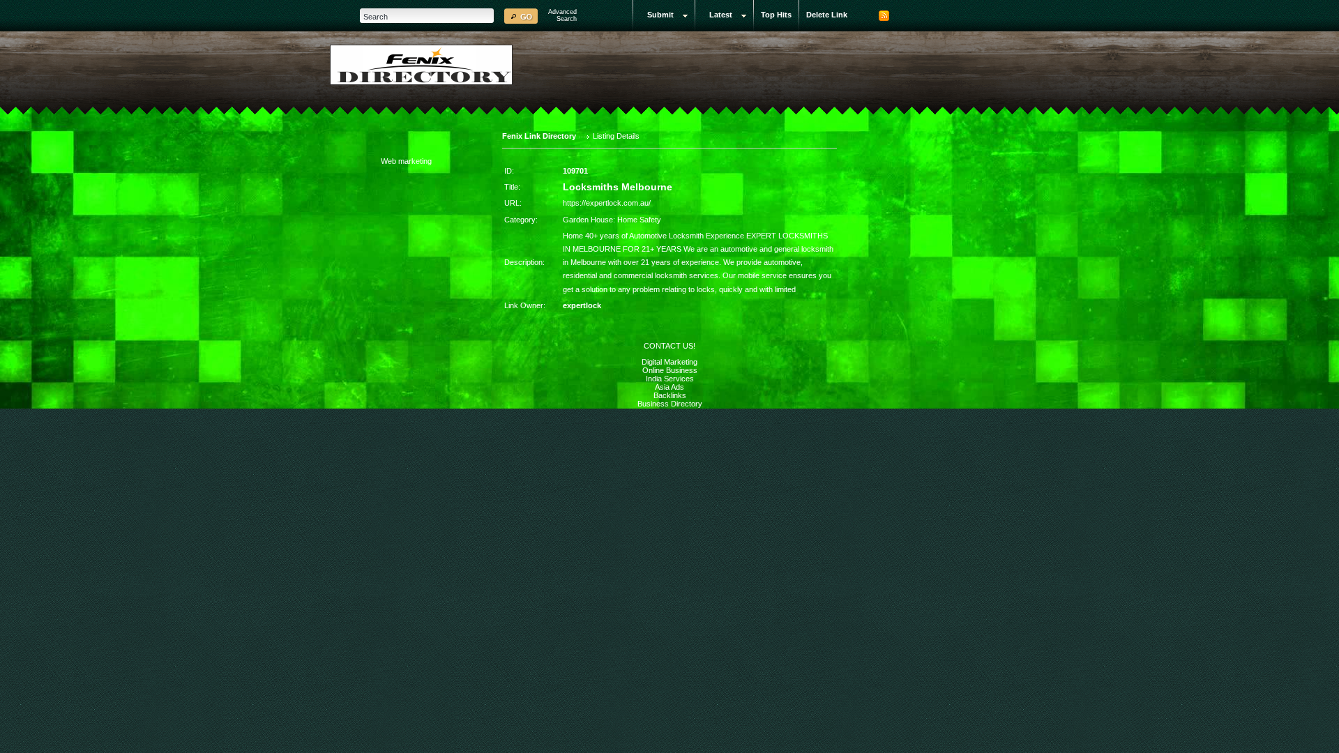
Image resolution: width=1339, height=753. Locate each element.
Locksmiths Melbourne (617, 186)
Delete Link (826, 14)
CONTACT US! (669, 346)
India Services (670, 378)
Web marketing (406, 161)
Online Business (669, 370)
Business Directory (669, 404)
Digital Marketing (669, 362)
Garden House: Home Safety (612, 219)
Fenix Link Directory (539, 136)
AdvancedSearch (562, 15)
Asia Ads (669, 387)
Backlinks (669, 395)
